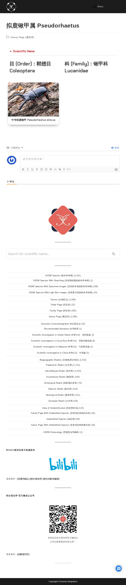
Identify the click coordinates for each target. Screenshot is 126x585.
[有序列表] (41, 169)
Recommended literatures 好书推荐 (61, 329)
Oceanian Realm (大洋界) (60, 401)
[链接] (60, 169)
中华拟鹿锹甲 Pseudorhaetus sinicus (33, 120)
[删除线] (37, 169)
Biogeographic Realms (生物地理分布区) (59, 360)
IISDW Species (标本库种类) (59, 275)
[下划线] (32, 169)
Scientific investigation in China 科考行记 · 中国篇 (61, 353)
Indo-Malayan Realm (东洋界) (59, 371)
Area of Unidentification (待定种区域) (60, 408)
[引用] (50, 169)
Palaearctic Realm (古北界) (59, 365)
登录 (116, 147)
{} (64, 169)
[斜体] (27, 169)
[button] (63, 51)
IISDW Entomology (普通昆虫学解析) (61, 432)
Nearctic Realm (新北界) (60, 389)
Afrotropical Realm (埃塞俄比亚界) (60, 383)
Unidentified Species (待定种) (60, 419)
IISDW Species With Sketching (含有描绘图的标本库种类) (61, 280)
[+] (69, 169)
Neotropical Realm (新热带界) (60, 395)
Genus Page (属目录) (22, 37)
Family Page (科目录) (60, 310)
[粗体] (23, 169)
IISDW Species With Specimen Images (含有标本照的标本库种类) (60, 286)
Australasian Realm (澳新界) (60, 377)
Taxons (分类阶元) (59, 299)
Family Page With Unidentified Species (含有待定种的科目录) (61, 413)
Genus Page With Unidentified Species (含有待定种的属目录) (61, 425)
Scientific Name (24, 51)
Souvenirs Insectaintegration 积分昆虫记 (61, 324)
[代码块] (55, 169)
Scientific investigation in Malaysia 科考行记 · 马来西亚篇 (61, 346)
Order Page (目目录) (61, 304)
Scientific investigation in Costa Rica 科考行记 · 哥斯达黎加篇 (61, 341)
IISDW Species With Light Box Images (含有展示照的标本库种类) (61, 292)
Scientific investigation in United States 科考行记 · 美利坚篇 (61, 335)
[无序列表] (46, 169)
